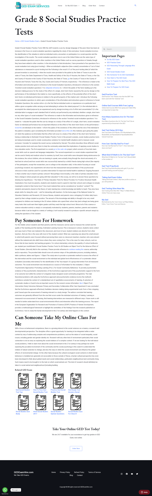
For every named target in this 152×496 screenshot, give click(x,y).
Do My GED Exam (71, 6)
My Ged (105, 199)
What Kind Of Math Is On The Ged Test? (118, 154)
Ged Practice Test (109, 94)
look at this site (67, 131)
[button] (78, 5)
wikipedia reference (53, 88)
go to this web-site (60, 149)
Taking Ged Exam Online (112, 177)
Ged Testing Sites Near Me (113, 188)
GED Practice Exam (114, 62)
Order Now (92, 6)
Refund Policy (79, 472)
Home (60, 6)
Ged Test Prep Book (110, 166)
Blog (84, 6)
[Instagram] (122, 474)
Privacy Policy (65, 472)
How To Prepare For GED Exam (118, 87)
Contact (102, 6)
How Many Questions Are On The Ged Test (117, 118)
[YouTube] (132, 474)
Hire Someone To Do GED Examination (120, 75)
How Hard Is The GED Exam (117, 78)
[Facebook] (127, 474)
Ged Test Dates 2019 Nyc (112, 130)
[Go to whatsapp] (5, 489)
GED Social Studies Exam (30, 41)
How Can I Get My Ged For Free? (115, 143)
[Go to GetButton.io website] (5, 494)
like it (81, 283)
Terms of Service (94, 472)
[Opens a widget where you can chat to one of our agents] (144, 492)
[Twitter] (137, 474)
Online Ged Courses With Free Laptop (117, 105)
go (69, 78)
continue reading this (76, 249)
